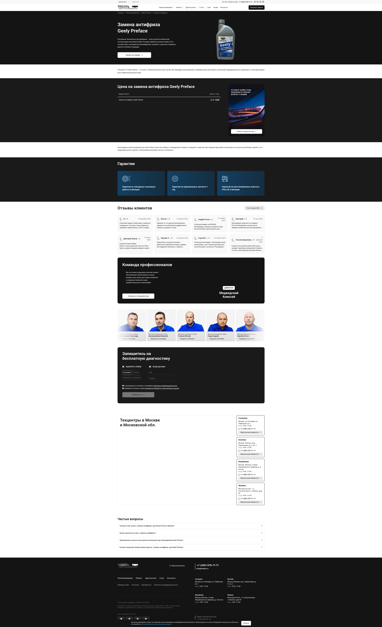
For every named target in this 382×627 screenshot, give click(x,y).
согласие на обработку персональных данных (162, 388)
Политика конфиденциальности (166, 585)
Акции (215, 7)
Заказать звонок (256, 7)
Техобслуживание (165, 7)
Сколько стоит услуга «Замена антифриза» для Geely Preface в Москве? (147, 526)
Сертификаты (146, 585)
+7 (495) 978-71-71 (246, 2)
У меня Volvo (135, 1)
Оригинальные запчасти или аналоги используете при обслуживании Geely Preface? (151, 540)
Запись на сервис (133, 55)
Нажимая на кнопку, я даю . (151, 388)
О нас (201, 7)
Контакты (224, 7)
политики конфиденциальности (165, 386)
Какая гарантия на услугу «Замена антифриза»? (138, 533)
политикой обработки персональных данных (156, 624)
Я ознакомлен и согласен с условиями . (150, 386)
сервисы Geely (122, 1)
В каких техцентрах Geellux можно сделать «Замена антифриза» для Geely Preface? (151, 547)
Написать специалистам (138, 296)
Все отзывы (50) (253, 208)
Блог (209, 7)
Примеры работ (123, 585)
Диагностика (190, 7)
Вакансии (135, 585)
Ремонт (179, 7)
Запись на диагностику (245, 131)
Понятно (246, 623)
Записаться (137, 395)
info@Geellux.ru (202, 569)
